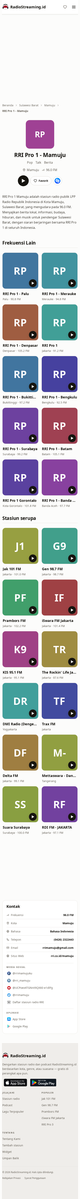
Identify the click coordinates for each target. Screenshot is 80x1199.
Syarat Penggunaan (35, 1178)
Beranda (7, 105)
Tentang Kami (11, 1139)
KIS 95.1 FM (12, 672)
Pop (30, 162)
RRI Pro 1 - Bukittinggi (20, 397)
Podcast (7, 1105)
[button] (20, 271)
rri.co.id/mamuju (62, 956)
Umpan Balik (10, 1158)
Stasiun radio (11, 1099)
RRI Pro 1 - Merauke (59, 293)
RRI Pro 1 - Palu (16, 293)
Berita (48, 162)
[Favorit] (65, 7)
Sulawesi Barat (28, 105)
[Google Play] (43, 1082)
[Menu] (74, 7)
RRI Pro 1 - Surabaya (20, 448)
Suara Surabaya (16, 827)
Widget (7, 1152)
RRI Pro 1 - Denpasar (20, 345)
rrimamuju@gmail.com (58, 948)
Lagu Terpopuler (13, 1111)
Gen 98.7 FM (52, 569)
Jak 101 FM (12, 569)
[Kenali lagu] (57, 180)
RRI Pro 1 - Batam (57, 448)
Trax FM (48, 724)
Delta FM (10, 775)
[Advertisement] (40, 59)
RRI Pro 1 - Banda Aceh (59, 500)
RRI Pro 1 (49, 345)
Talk (38, 162)
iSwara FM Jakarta (57, 620)
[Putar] (23, 180)
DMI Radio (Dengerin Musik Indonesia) (20, 724)
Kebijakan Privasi (11, 1178)
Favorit (43, 181)
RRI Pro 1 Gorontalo (20, 500)
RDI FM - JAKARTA (57, 827)
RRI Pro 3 (47, 1124)
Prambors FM (14, 620)
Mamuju (49, 105)
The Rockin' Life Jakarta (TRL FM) (59, 672)
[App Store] (15, 1082)
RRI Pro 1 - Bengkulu (59, 397)
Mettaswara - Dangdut (59, 775)
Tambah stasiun (12, 1145)
